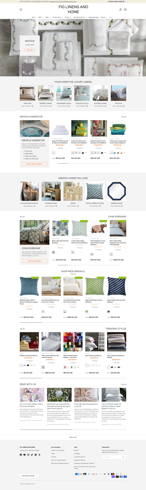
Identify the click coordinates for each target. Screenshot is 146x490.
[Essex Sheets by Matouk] (94, 341)
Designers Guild (64, 103)
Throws (67, 17)
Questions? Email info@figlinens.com (63, 1)
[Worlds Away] (51, 191)
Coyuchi (118, 103)
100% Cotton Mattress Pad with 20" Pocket (50, 356)
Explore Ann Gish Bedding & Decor (86, 405)
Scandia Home (100, 103)
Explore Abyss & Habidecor (34, 164)
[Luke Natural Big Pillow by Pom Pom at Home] (51, 286)
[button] (125, 9)
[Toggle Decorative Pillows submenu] (86, 17)
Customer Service (79, 457)
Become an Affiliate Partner (60, 463)
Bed (33, 17)
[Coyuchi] (118, 93)
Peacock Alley (82, 103)
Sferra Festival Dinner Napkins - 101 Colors (70, 356)
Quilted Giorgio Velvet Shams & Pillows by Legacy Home (29, 302)
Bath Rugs (28, 151)
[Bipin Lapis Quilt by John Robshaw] (60, 228)
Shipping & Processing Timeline (84, 463)
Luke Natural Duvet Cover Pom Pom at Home (71, 301)
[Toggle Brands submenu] (106, 17)
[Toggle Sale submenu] (113, 17)
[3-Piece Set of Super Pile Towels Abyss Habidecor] (118, 128)
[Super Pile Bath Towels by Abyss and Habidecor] (98, 128)
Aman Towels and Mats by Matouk (115, 356)
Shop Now (30, 50)
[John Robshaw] (34, 232)
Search (76, 450)
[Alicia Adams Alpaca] (29, 191)
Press (53, 453)
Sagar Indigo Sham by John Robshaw (116, 301)
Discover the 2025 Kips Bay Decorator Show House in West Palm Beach (58, 406)
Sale (110, 17)
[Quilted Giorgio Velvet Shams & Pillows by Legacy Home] (29, 286)
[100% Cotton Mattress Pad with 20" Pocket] (51, 341)
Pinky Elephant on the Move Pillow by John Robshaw (97, 242)
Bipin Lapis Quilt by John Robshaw (60, 242)
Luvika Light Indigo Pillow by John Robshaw (79, 242)
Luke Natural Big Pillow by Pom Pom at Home (50, 301)
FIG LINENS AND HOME (28, 483)
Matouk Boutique (94, 17)
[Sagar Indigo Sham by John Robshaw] (116, 286)
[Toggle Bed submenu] (36, 17)
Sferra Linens (46, 103)
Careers (53, 457)
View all (123, 116)
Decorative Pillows (79, 17)
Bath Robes (29, 153)
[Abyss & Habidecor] (34, 128)
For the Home (57, 17)
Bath (40, 17)
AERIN (73, 203)
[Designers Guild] (64, 93)
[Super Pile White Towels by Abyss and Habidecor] (60, 128)
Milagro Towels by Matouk (28, 355)
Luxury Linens (29, 44)
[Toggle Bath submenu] (43, 17)
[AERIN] (73, 191)
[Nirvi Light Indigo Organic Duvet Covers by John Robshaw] (118, 228)
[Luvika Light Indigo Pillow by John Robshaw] (79, 228)
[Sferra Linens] (45, 93)
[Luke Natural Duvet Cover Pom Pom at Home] (73, 286)
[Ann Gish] (27, 93)
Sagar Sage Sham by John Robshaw (93, 301)
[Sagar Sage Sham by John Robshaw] (94, 286)
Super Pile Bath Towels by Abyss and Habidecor (98, 142)
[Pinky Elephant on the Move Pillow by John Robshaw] (98, 228)
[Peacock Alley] (82, 93)
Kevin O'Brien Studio (95, 203)
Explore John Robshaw (34, 261)
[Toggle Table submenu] (50, 17)
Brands (103, 17)
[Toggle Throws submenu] (71, 17)
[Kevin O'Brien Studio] (94, 191)
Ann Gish (27, 103)
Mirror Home (116, 203)
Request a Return (79, 460)
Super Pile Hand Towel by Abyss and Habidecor (79, 142)
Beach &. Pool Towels (32, 158)
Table (47, 17)
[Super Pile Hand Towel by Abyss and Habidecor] (79, 128)
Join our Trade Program (58, 460)
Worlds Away (51, 203)
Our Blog (77, 453)
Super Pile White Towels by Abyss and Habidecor (60, 142)
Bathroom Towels (30, 156)
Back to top (73, 437)
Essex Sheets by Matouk (93, 355)
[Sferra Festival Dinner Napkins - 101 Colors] (73, 341)
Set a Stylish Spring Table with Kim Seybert (31, 405)
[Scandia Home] (100, 93)
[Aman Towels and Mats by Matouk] (116, 341)
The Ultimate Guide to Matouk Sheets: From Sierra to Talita (111, 406)
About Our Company (57, 450)
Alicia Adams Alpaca (29, 203)
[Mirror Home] (116, 191)
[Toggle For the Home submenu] (62, 17)
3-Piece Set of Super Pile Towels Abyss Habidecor (118, 142)
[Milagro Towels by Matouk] (29, 341)
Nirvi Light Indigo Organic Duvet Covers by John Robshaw (118, 242)
